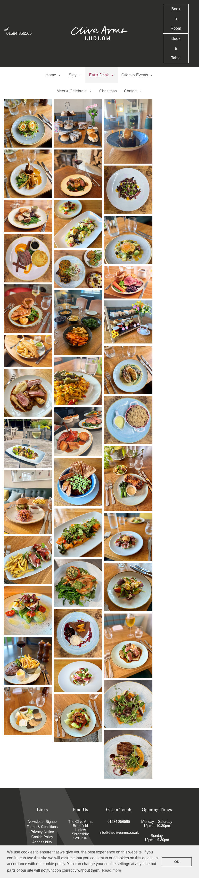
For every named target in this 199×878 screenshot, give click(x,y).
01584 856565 (19, 33)
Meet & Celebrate (72, 91)
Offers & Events (134, 75)
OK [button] (176, 862)
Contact (130, 91)
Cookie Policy (42, 837)
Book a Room (176, 18)
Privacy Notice (42, 832)
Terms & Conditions (42, 827)
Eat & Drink (99, 75)
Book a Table (176, 48)
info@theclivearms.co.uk (119, 832)
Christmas (108, 91)
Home (51, 75)
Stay (72, 75)
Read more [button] (111, 870)
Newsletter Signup (42, 821)
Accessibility (42, 842)
